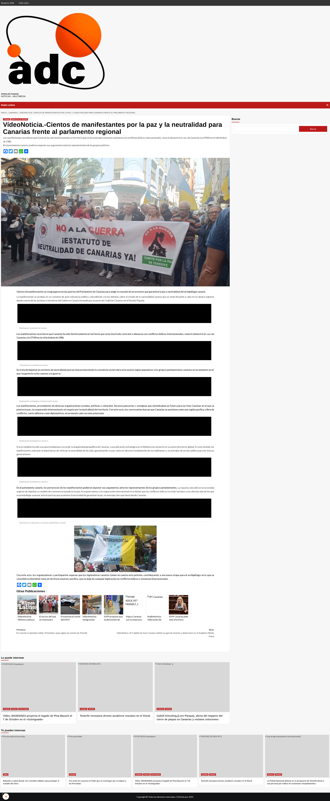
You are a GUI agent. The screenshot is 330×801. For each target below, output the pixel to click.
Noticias (181, 797)
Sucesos (271, 774)
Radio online (24, 3)
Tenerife (91, 709)
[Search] (327, 105)
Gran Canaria (23, 709)
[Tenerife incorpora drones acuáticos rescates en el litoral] (115, 687)
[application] (115, 313)
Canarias (7, 119)
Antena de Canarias (10, 94)
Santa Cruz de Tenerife (19, 119)
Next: (165, 633)
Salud (6, 774)
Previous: (51, 631)
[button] (115, 313)
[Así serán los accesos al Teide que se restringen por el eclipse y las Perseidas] (99, 756)
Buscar (236, 119)
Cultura (14, 709)
